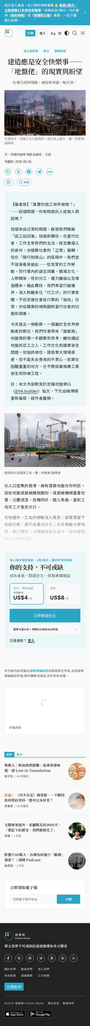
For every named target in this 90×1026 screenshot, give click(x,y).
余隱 (7, 836)
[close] (84, 12)
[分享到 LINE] (49, 171)
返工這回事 (31, 51)
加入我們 (44, 969)
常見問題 (10, 975)
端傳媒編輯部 (38, 670)
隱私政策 (53, 1003)
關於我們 (10, 969)
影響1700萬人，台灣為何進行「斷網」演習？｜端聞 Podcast (34, 857)
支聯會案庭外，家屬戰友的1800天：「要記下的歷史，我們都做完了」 (32, 827)
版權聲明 (27, 975)
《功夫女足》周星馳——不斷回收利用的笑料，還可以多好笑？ (34, 798)
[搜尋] (74, 33)
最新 (9, 754)
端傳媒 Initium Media (29, 1003)
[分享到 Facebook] (28, 171)
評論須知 (15, 727)
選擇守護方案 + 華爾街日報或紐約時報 (35, 629)
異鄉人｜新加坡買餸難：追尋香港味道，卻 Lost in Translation (32, 768)
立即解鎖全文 (45, 615)
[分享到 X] (18, 171)
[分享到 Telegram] (39, 171)
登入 (31, 640)
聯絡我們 (27, 969)
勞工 (46, 51)
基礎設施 (60, 51)
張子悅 (8, 776)
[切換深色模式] (66, 33)
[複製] (7, 171)
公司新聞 (44, 975)
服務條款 (68, 1003)
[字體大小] (52, 33)
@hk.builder (26, 391)
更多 (19, 754)
